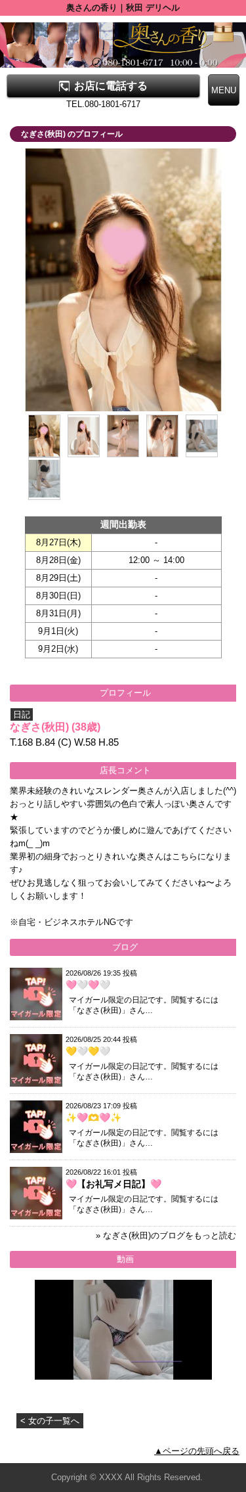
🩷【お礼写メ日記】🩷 (113, 1184)
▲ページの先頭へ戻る (196, 1451)
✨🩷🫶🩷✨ (93, 1117)
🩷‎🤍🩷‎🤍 (88, 985)
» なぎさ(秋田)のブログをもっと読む (166, 1235)
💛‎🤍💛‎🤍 (88, 1051)
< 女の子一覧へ (49, 1421)
